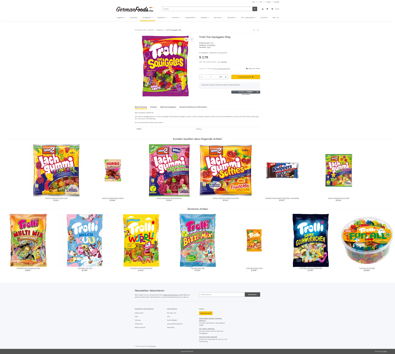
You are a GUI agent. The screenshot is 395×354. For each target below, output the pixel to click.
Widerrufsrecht (140, 327)
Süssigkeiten (211, 45)
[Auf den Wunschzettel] (191, 39)
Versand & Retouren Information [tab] (193, 107)
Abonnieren (252, 294)
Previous (5, 244)
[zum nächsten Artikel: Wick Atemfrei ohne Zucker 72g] (258, 30)
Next (390, 244)
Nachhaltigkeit (172, 320)
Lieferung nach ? (206, 313)
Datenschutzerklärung (170, 295)
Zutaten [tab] (153, 107)
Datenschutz (139, 313)
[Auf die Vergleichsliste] (186, 39)
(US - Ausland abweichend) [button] (222, 69)
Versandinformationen (175, 324)
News (269, 2)
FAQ (168, 316)
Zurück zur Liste (141, 30)
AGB (136, 316)
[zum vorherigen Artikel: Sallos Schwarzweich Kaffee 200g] (254, 30)
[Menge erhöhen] (225, 77)
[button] (262, 8)
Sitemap (138, 320)
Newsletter (171, 327)
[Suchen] (254, 9)
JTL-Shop (384, 351)
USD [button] (253, 2)
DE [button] (261, 2)
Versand (224, 62)
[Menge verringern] (201, 77)
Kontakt (276, 2)
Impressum (139, 324)
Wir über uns (171, 313)
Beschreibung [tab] (141, 107)
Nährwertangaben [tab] (168, 107)
